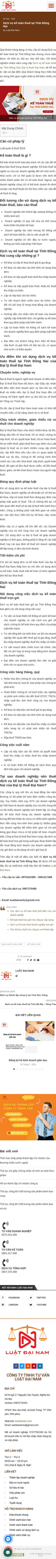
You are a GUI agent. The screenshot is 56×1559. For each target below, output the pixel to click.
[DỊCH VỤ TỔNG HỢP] (5, 1262)
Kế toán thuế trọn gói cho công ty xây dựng (32, 919)
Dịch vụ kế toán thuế (12, 944)
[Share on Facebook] (27, 960)
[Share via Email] (38, 960)
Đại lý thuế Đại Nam (33, 67)
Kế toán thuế (33, 944)
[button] (51, 5)
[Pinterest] (34, 1366)
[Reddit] (28, 1366)
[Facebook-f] (16, 1366)
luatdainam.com (23, 1421)
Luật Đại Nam (13, 30)
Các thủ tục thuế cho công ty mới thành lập (32, 929)
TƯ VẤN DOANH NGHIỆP (16, 1231)
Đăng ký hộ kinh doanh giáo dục (28, 1060)
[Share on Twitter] (31, 960)
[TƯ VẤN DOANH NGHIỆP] (5, 1225)
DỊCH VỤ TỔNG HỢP (14, 1268)
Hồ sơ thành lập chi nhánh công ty (19, 1183)
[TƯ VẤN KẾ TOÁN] (5, 1244)
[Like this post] (22, 960)
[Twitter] (22, 1366)
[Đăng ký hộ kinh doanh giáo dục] (28, 1038)
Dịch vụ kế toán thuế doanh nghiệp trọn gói (31, 924)
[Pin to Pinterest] (34, 960)
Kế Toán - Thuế (9, 19)
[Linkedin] (40, 1366)
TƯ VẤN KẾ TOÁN (12, 1249)
